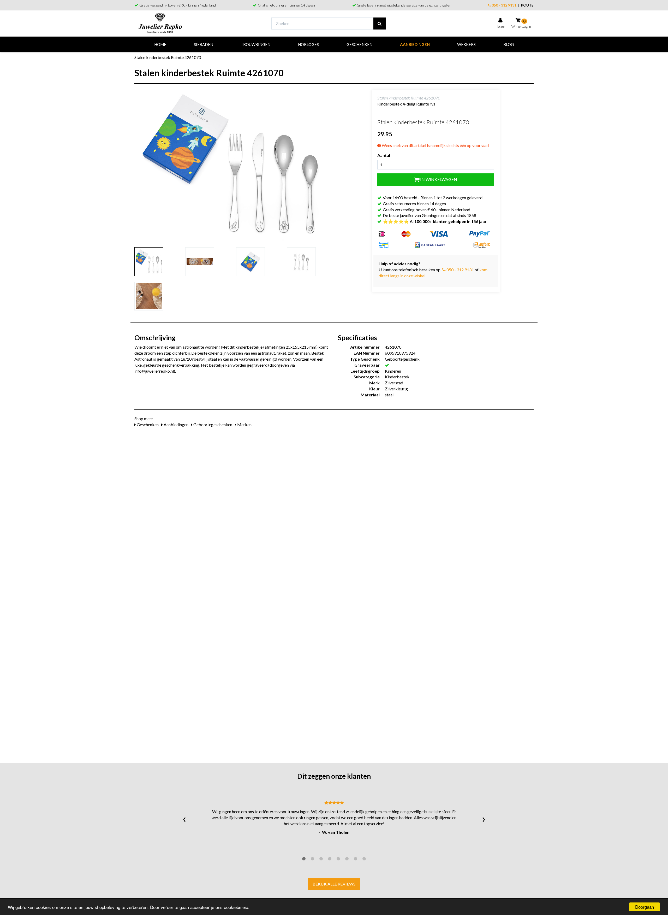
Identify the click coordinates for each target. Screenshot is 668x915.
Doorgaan (644, 907)
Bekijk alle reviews (334, 883)
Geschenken (359, 44)
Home (160, 44)
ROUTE (527, 5)
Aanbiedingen (415, 44)
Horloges (308, 44)
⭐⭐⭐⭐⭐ (435, 221)
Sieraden (203, 44)
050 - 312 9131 (503, 5)
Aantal (383, 155)
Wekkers (466, 44)
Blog (508, 44)
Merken (244, 424)
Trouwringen (255, 44)
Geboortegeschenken (212, 424)
